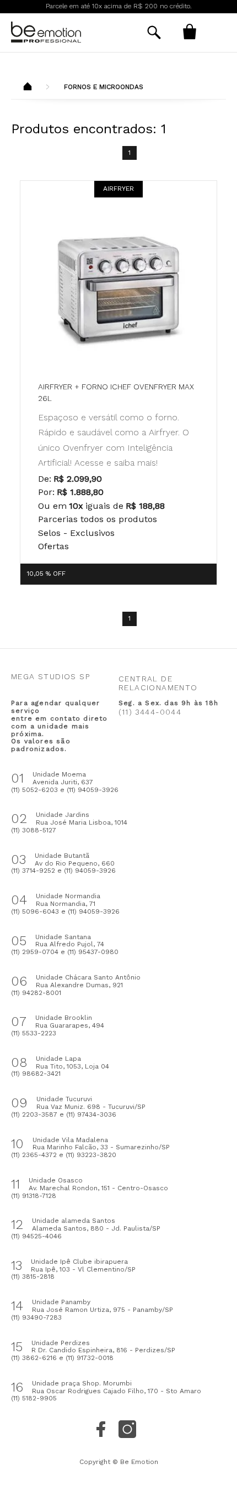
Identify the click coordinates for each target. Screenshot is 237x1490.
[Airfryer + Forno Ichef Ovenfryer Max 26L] (118, 289)
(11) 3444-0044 (149, 711)
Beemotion (27, 87)
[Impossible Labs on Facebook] (101, 1429)
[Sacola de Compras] (189, 31)
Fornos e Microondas (103, 87)
